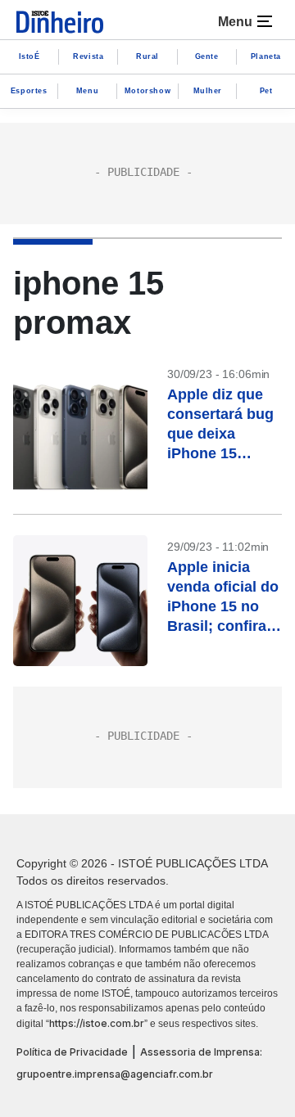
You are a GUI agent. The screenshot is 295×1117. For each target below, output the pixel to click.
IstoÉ (29, 56)
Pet (266, 91)
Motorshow (147, 91)
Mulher (208, 91)
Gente (207, 56)
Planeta (266, 56)
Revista (88, 56)
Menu (87, 91)
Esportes (29, 91)
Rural (147, 56)
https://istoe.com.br (96, 1023)
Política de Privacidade (72, 1052)
